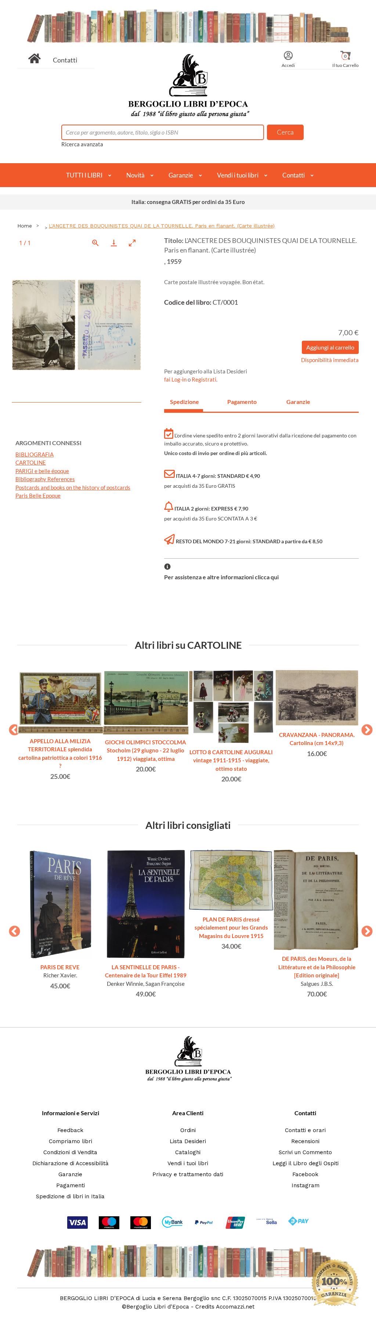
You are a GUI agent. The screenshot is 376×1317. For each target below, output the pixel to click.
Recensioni (305, 1141)
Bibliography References (45, 479)
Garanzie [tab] (298, 401)
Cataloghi (187, 1152)
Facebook (305, 1174)
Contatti (65, 60)
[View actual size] (95, 242)
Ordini (188, 1130)
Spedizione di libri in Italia (70, 1196)
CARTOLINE (30, 462)
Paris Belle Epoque (38, 495)
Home (24, 226)
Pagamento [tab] (242, 401)
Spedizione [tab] (184, 401)
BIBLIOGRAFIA (34, 454)
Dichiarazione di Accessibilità (70, 1163)
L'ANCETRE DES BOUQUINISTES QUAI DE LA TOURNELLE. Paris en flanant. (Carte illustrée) (162, 226)
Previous (11, 727)
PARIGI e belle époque (42, 471)
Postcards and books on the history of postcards (72, 487)
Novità (135, 175)
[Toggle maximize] (132, 242)
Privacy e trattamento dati (187, 1174)
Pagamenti (70, 1185)
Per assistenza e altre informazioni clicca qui (221, 576)
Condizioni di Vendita (70, 1152)
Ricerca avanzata (82, 144)
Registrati (204, 379)
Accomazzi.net (235, 1306)
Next (364, 727)
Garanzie (181, 175)
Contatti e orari (305, 1130)
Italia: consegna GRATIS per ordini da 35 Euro (188, 201)
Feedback (70, 1130)
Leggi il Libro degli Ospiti (305, 1163)
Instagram (305, 1185)
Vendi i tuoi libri (237, 175)
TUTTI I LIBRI (84, 175)
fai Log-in (176, 379)
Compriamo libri (70, 1141)
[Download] (114, 242)
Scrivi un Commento (305, 1152)
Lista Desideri (188, 1141)
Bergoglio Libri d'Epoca (157, 1306)
